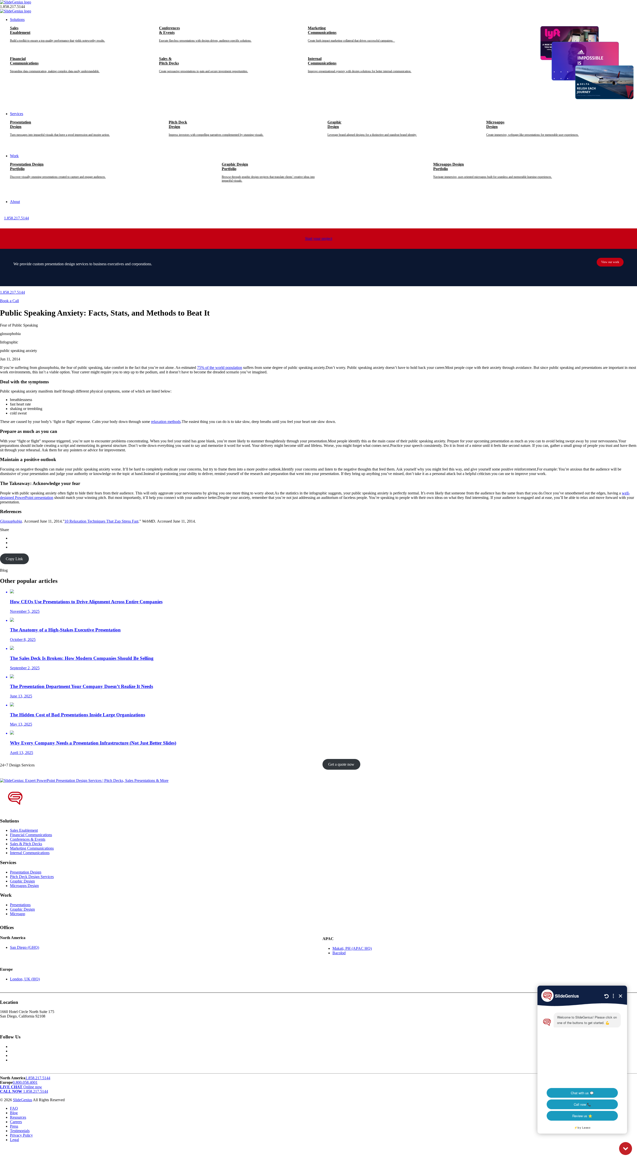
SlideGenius (22, 1100)
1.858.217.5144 (16, 218)
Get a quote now (341, 764)
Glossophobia (11, 521)
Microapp (17, 914)
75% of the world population (219, 367)
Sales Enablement (24, 830)
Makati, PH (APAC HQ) (352, 948)
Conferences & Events (27, 839)
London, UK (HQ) (25, 979)
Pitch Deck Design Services (32, 877)
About (15, 202)
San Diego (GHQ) (24, 947)
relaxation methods (166, 421)
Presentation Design (25, 872)
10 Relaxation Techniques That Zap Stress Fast (101, 521)
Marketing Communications (32, 848)
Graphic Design (22, 881)
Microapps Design (24, 886)
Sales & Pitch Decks (26, 844)
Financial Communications (31, 835)
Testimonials (20, 1131)
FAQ (14, 1108)
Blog (14, 1113)
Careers (16, 1122)
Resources (18, 1117)
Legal (14, 1140)
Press (14, 1126)
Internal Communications (30, 853)
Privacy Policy (21, 1135)
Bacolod (339, 953)
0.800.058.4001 (25, 1082)
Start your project (318, 238)
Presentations (20, 905)
